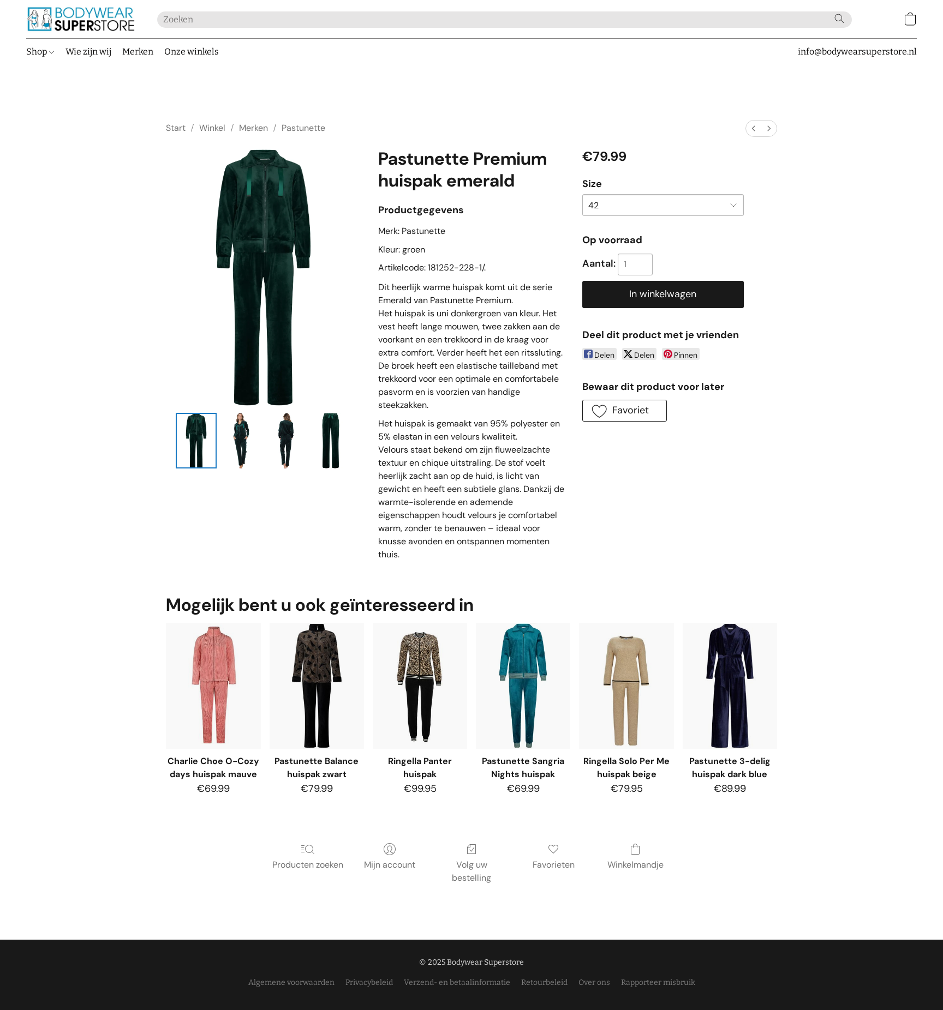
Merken (137, 51)
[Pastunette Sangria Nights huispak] (523, 686)
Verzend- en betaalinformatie (457, 982)
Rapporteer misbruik (658, 982)
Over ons (594, 982)
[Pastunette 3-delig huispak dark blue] (730, 686)
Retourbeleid (544, 982)
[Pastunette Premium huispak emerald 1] (241, 440)
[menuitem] (753, 128)
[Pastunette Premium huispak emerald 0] (196, 440)
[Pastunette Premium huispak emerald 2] (286, 440)
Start (176, 128)
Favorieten (554, 864)
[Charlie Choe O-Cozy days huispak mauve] (213, 686)
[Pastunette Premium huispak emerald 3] (331, 440)
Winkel (212, 128)
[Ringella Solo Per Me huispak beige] (626, 686)
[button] (80, 19)
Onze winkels (191, 51)
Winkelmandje (635, 864)
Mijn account (389, 864)
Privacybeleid (369, 982)
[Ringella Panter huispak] (420, 686)
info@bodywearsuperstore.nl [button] (857, 51)
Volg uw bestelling (471, 871)
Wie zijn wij (88, 51)
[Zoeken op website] (839, 18)
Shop (37, 51)
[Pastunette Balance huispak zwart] (317, 686)
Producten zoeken (307, 864)
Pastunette (303, 128)
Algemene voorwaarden (291, 982)
